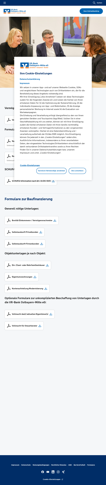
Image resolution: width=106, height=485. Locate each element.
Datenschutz (26, 465)
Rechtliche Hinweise (58, 465)
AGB (70, 465)
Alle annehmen (77, 171)
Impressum (15, 465)
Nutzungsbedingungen (41, 465)
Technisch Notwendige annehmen (51, 171)
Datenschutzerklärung (30, 79)
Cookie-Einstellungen (30, 165)
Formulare (91, 465)
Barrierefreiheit (79, 465)
